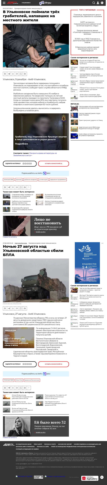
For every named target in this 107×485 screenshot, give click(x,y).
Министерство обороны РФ (12, 303)
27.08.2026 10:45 (8, 243)
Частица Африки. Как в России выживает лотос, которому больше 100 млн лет (91, 75)
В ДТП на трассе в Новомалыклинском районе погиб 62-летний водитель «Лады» (87, 24)
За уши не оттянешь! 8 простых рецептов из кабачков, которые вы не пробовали (92, 62)
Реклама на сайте (43, 446)
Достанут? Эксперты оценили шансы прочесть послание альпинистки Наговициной (92, 296)
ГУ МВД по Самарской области (13, 69)
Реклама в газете (50, 444)
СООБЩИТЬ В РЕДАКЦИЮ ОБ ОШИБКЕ (27, 449)
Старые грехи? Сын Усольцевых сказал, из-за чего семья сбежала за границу (91, 68)
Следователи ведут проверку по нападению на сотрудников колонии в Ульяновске (22, 196)
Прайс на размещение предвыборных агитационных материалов (73, 446)
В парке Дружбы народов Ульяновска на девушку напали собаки (22, 209)
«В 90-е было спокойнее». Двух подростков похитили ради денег (91, 95)
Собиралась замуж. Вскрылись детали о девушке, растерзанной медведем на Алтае (90, 303)
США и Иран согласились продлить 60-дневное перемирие (91, 134)
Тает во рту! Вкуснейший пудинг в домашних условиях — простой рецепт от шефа (91, 290)
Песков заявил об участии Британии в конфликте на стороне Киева (91, 107)
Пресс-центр (38, 444)
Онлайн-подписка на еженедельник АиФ (87, 444)
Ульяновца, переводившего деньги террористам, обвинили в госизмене (87, 15)
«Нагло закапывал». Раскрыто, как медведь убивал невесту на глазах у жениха (91, 310)
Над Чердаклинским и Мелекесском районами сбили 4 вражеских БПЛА (55, 403)
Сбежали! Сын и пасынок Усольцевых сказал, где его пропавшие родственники (92, 89)
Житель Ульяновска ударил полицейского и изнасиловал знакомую (54, 202)
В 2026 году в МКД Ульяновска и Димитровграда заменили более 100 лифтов (87, 40)
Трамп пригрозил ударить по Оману (91, 120)
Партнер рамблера (74, 477)
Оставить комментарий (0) (53, 163)
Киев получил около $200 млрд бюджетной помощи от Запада (89, 128)
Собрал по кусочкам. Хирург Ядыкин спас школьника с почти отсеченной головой (92, 317)
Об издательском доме (23, 444)
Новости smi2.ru (10, 237)
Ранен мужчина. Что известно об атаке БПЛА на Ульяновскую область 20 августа (55, 396)
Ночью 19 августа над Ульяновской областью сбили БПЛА (22, 403)
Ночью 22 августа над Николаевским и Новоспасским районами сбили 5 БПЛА (22, 396)
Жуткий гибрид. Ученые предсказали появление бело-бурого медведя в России (92, 82)
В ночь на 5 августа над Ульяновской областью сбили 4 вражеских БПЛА (22, 410)
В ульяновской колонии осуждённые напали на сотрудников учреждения (53, 196)
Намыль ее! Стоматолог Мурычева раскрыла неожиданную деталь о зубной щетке (91, 324)
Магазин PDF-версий (64, 444)
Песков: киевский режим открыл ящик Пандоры (89, 114)
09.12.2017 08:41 (8, 8)
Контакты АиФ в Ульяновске (25, 446)
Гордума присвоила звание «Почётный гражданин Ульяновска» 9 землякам (87, 32)
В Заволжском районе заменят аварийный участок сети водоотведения (87, 49)
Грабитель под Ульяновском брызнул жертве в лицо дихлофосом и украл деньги (41, 138)
